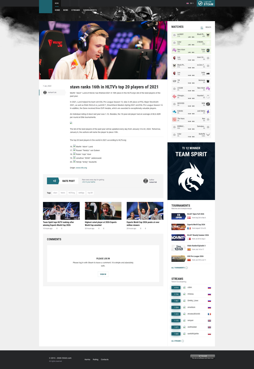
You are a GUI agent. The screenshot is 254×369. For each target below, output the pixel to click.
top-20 (90, 193)
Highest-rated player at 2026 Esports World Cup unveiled (101, 223)
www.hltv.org (81, 168)
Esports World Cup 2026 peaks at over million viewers (143, 223)
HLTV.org (72, 193)
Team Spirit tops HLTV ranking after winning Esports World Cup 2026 (58, 223)
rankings (81, 193)
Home (57, 10)
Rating (95, 360)
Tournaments (90, 10)
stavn (55, 193)
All (202, 27)
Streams (75, 10)
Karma (87, 360)
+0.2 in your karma (88, 182)
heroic (63, 193)
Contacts (104, 360)
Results (208, 27)
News (57, 3)
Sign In (103, 274)
